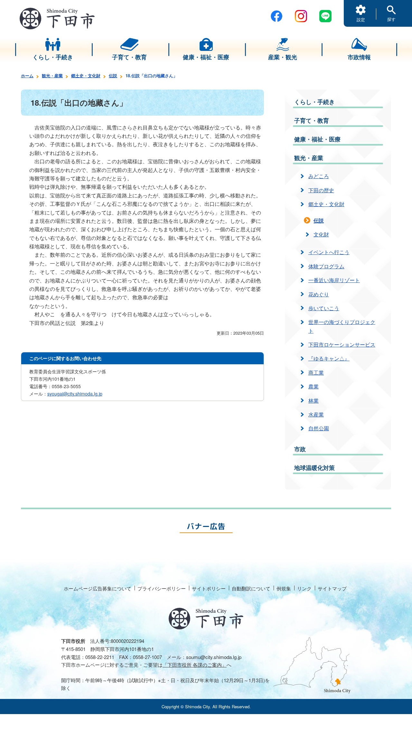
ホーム (27, 75)
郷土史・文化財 (85, 75)
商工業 (316, 372)
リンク (304, 588)
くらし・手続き (314, 102)
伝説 (113, 75)
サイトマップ (332, 588)
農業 (313, 386)
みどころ (318, 176)
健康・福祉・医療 (317, 139)
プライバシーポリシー (161, 588)
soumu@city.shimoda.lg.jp (213, 657)
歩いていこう (323, 308)
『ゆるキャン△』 (329, 358)
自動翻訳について (251, 588)
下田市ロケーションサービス (341, 344)
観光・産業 (52, 75)
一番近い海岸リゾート (334, 280)
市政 (300, 449)
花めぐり (318, 294)
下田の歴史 (321, 190)
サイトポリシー (209, 588)
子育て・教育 (311, 120)
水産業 (316, 414)
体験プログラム (326, 266)
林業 (313, 400)
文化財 (321, 234)
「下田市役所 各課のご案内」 (195, 664)
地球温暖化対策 (314, 467)
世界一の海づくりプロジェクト (341, 326)
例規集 (283, 588)
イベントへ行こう (329, 252)
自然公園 (318, 428)
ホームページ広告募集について (97, 588)
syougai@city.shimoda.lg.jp (74, 393)
